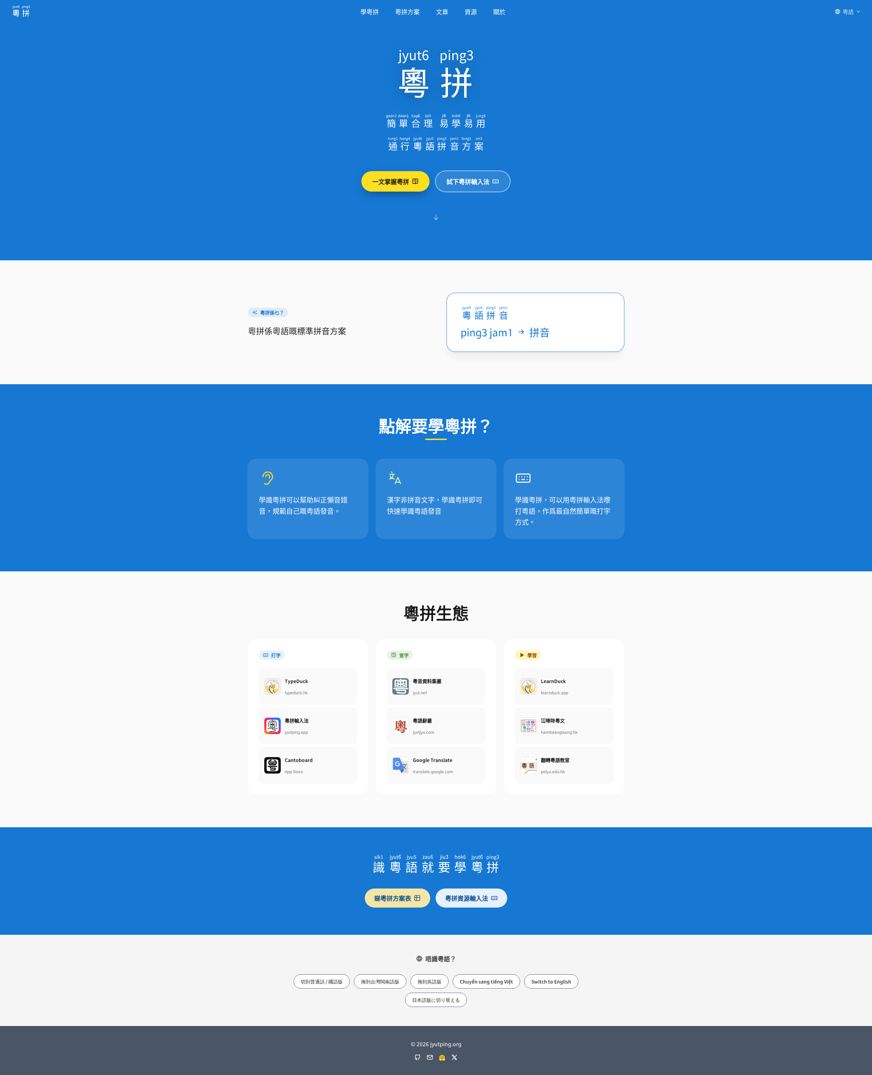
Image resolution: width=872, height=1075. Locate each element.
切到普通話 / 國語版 (322, 981)
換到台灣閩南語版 (380, 981)
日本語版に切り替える (436, 999)
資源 (471, 11)
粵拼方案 (407, 11)
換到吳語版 (429, 981)
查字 (404, 655)
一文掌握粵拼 (390, 181)
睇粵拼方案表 (392, 898)
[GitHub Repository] (417, 1057)
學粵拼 (369, 11)
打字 (276, 655)
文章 (442, 11)
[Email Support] (429, 1057)
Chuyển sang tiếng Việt (486, 981)
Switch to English (551, 981)
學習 (532, 655)
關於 (499, 11)
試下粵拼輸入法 (468, 181)
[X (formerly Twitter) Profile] (454, 1057)
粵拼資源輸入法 (466, 898)
